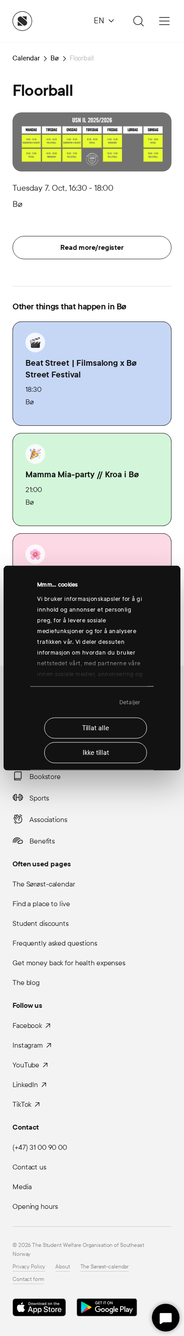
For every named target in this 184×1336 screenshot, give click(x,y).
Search (137, 21)
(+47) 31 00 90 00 (40, 1147)
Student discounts (41, 923)
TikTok (22, 1104)
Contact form (28, 1279)
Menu (164, 21)
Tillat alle (95, 728)
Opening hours (35, 1206)
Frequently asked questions (55, 943)
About (62, 1266)
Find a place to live (41, 903)
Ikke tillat (96, 753)
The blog (26, 982)
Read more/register (91, 248)
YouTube (26, 1065)
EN (99, 21)
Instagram (28, 1045)
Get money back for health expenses (69, 963)
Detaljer (129, 702)
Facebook (27, 1025)
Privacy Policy (29, 1266)
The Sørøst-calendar (44, 884)
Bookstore (45, 776)
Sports (39, 798)
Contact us (29, 1167)
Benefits (42, 841)
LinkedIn (25, 1084)
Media (22, 1186)
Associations (48, 819)
